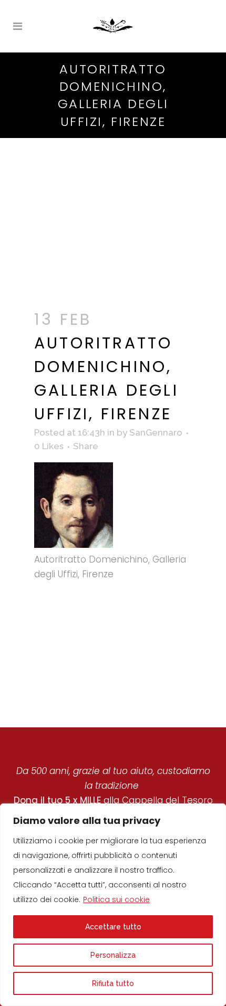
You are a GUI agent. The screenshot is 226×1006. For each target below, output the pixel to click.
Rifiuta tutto (113, 983)
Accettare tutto (113, 927)
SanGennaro (155, 432)
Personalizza (113, 955)
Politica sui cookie (116, 899)
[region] (113, 904)
